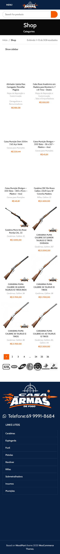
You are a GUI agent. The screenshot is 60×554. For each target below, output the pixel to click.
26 (48, 356)
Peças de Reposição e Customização (16, 94)
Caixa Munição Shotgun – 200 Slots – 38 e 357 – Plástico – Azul (44, 144)
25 (42, 356)
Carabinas (11, 236)
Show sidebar (11, 49)
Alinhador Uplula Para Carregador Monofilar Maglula (16, 87)
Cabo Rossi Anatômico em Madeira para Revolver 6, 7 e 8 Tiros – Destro (44, 87)
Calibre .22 (47, 197)
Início (5, 40)
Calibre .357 (48, 246)
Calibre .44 (44, 342)
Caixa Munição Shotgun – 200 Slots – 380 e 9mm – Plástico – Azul (15, 191)
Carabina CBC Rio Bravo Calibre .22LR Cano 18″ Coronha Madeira (44, 191)
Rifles (39, 197)
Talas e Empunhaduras (45, 98)
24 (36, 356)
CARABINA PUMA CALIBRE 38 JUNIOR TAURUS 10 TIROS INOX (16, 287)
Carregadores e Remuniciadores (15, 102)
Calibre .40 (48, 340)
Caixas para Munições (16, 148)
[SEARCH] (54, 14)
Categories (29, 31)
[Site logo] (30, 4)
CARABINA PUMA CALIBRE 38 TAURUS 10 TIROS (44, 287)
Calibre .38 (20, 293)
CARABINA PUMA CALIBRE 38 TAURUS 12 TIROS (15, 334)
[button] (6, 367)
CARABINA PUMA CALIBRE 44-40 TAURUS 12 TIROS (44, 334)
